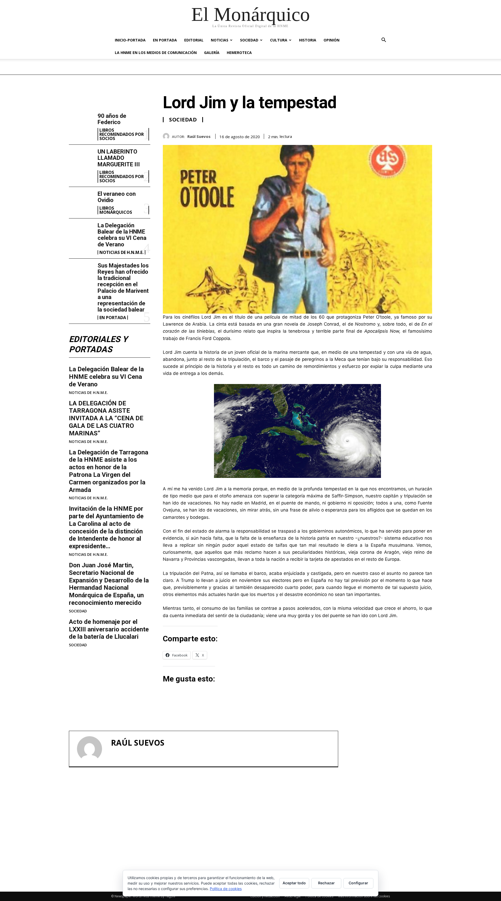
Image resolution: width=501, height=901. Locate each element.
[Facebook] (391, 135)
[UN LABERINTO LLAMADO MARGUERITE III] (81, 160)
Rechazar (326, 883)
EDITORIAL (194, 40)
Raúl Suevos (199, 136)
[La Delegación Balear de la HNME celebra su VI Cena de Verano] (81, 233)
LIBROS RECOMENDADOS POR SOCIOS (121, 134)
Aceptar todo (294, 883)
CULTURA (278, 40)
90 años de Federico (112, 119)
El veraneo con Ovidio (117, 197)
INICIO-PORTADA (130, 40)
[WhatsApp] (427, 135)
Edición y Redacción (265, 896)
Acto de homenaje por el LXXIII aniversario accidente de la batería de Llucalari (109, 629)
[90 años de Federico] (81, 124)
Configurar (358, 883)
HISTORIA (307, 40)
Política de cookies (319, 896)
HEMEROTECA (239, 52)
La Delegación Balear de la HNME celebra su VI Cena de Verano (122, 235)
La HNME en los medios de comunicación (156, 52)
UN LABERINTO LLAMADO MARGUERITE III (119, 157)
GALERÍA (211, 52)
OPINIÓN (331, 40)
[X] (403, 135)
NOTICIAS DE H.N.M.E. (121, 252)
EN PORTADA (165, 40)
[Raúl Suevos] (167, 136)
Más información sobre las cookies (364, 896)
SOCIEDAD (249, 40)
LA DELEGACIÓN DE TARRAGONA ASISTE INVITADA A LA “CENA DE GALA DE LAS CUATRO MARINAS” (106, 418)
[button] (383, 40)
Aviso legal (293, 896)
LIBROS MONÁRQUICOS (115, 210)
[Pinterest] (415, 135)
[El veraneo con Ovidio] (81, 202)
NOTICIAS (219, 40)
